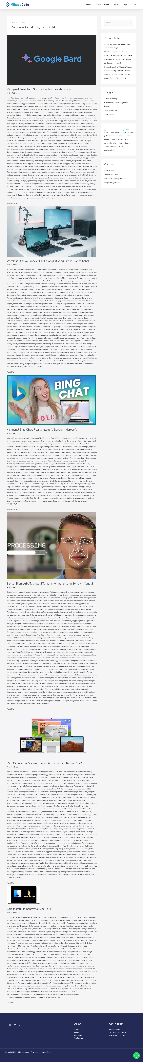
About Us (78, 1029)
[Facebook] (5, 1025)
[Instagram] (10, 1025)
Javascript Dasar (110, 110)
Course (98, 4)
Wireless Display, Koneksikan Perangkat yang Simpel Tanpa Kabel (48, 261)
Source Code (109, 114)
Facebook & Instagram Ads (114, 178)
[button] (136, 1055)
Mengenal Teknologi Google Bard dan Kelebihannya (39, 89)
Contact (116, 4)
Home (88, 4)
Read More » (12, 203)
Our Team (78, 1035)
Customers (78, 1038)
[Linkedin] (20, 1025)
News (106, 4)
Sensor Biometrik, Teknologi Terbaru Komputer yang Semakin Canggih (50, 584)
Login (125, 4)
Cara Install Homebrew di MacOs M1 (30, 909)
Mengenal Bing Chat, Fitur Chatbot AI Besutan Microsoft (42, 430)
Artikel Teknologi (13, 93)
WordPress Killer (111, 174)
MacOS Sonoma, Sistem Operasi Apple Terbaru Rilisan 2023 (44, 763)
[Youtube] (15, 1025)
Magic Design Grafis (112, 182)
